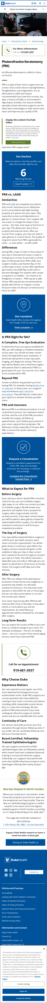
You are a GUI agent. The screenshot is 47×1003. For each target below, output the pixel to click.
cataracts (9, 388)
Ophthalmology (38, 41)
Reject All (23, 991)
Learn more (15, 137)
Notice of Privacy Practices (13, 905)
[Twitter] (7, 875)
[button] (34, 3)
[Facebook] (7, 871)
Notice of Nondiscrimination (14, 901)
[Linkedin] (16, 871)
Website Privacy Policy (11, 921)
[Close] (44, 948)
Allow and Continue (18, 142)
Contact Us (33, 872)
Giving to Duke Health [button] (24, 842)
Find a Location (22, 327)
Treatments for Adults (19, 41)
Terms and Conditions (11, 917)
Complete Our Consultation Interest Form (23, 478)
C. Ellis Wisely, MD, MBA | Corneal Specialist (23, 824)
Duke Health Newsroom (12, 944)
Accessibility (7, 893)
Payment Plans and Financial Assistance (18, 909)
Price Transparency (10, 913)
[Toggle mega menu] (40, 3)
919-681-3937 (27, 52)
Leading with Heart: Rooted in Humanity (18, 897)
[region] (23, 974)
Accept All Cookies (23, 998)
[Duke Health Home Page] (16, 859)
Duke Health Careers (11, 940)
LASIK (12, 204)
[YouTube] (11, 875)
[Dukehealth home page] (6, 3)
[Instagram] (11, 871)
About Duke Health (10, 932)
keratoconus (38, 385)
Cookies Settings (23, 984)
